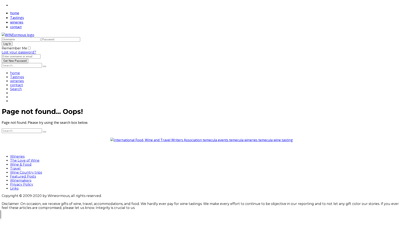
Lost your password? (19, 52)
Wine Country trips (26, 172)
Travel (15, 168)
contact (16, 27)
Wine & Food (20, 164)
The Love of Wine (24, 160)
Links (14, 188)
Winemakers (20, 180)
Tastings (17, 17)
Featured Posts (23, 176)
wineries (16, 22)
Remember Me (14, 48)
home (14, 13)
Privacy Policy (21, 184)
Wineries (17, 156)
